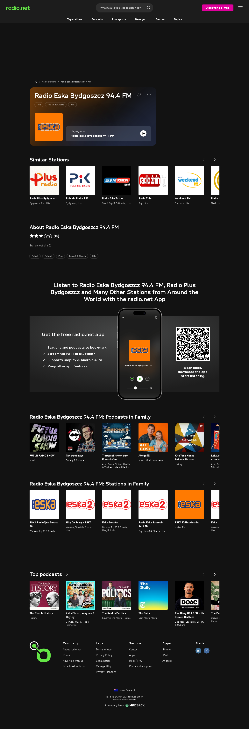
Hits (72, 105)
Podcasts (97, 19)
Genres (160, 19)
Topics (178, 19)
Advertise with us (73, 661)
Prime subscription (140, 666)
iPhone (166, 649)
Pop (39, 105)
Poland (48, 256)
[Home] (36, 81)
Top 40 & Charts (55, 105)
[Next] (214, 158)
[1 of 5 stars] (31, 236)
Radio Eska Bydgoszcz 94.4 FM (92, 136)
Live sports (119, 19)
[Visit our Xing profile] (206, 651)
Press (66, 655)
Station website (39, 245)
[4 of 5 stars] (45, 236)
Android (167, 661)
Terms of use (103, 649)
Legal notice (103, 661)
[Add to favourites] (139, 94)
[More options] (149, 94)
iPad (165, 655)
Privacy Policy (104, 655)
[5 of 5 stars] (50, 236)
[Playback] (143, 133)
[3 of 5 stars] (41, 236)
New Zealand (127, 690)
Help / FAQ (135, 661)
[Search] (148, 7)
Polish (35, 256)
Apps (132, 655)
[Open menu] (240, 7)
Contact (134, 649)
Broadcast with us (74, 666)
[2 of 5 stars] (36, 236)
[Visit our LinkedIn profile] (198, 651)
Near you (140, 19)
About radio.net (72, 649)
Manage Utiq (103, 666)
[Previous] (203, 158)
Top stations (74, 19)
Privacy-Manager (106, 672)
